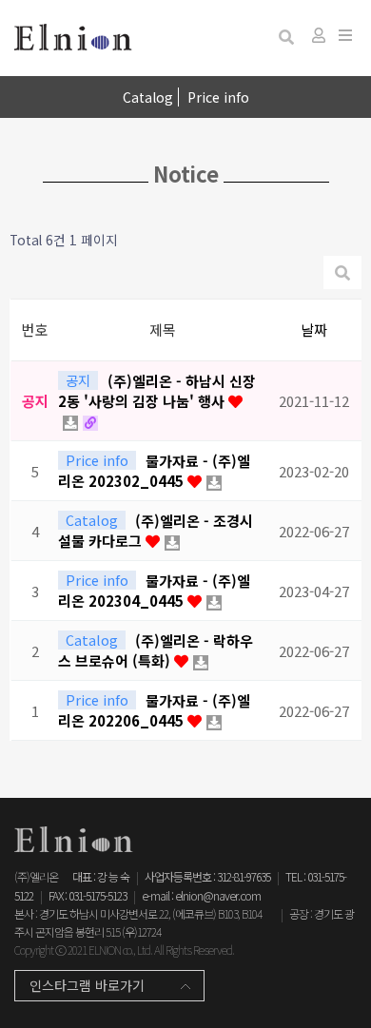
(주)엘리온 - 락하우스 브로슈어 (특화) (155, 650)
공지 (78, 380)
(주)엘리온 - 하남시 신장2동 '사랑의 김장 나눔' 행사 (157, 391)
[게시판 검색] (286, 36)
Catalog (148, 97)
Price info (218, 97)
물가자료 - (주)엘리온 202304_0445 (154, 591)
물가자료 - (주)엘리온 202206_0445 (154, 710)
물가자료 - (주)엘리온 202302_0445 (154, 471)
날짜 (314, 329)
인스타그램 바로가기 (87, 985)
